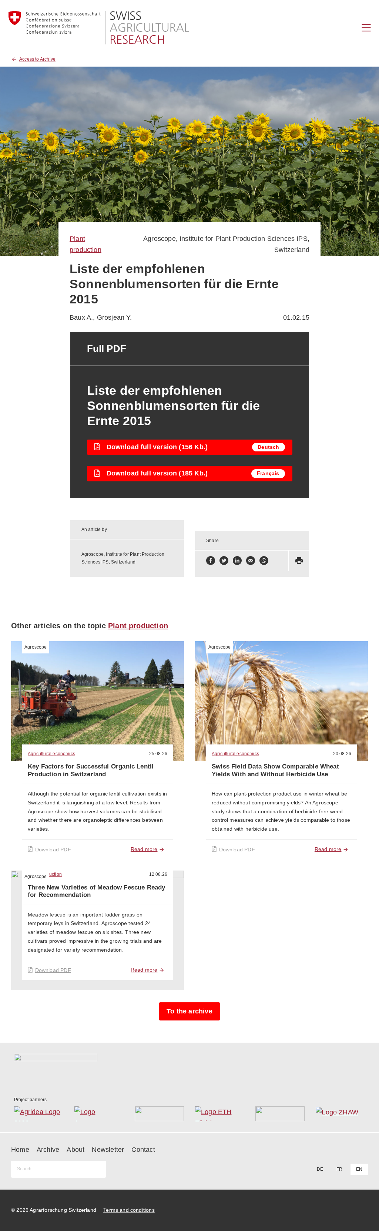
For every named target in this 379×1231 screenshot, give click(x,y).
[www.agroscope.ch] (99, 1113)
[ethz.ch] (219, 1113)
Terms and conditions (129, 1210)
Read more (144, 849)
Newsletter (108, 1149)
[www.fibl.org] (280, 1113)
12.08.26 (158, 874)
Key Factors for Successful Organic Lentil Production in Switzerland (91, 770)
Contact (143, 1149)
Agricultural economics (51, 753)
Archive (48, 1149)
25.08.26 (158, 753)
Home (20, 1149)
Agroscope (35, 647)
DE (320, 1169)
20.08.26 (342, 753)
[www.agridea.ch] (38, 1113)
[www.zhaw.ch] (340, 1113)
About (75, 1149)
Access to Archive (37, 59)
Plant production (138, 626)
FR (339, 1169)
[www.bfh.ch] (159, 1113)
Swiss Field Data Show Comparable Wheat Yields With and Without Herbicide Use (275, 770)
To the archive (189, 1011)
